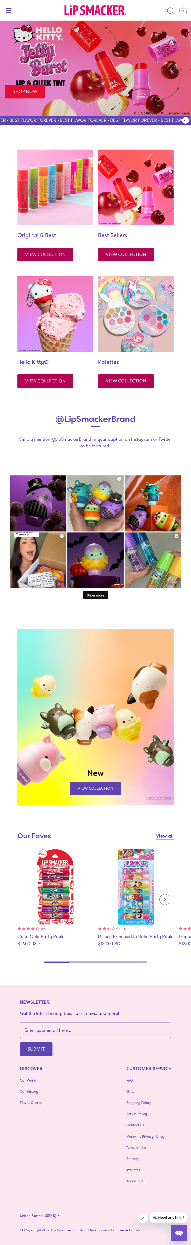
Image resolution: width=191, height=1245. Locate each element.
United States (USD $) (38, 1215)
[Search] (170, 11)
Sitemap (132, 1158)
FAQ (129, 1080)
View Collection (45, 253)
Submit (36, 1048)
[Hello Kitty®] (55, 314)
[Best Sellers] (136, 187)
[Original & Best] (55, 187)
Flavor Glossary (32, 1102)
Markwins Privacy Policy (145, 1136)
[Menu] (8, 10)
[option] (95, 68)
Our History (29, 1091)
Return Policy (136, 1114)
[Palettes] (136, 314)
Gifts (130, 1091)
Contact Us (135, 1125)
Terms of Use (136, 1147)
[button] (185, 120)
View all (165, 836)
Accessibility (135, 1181)
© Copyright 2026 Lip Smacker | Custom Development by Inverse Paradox (81, 1230)
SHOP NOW (25, 91)
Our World (28, 1080)
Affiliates (133, 1170)
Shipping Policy (138, 1102)
